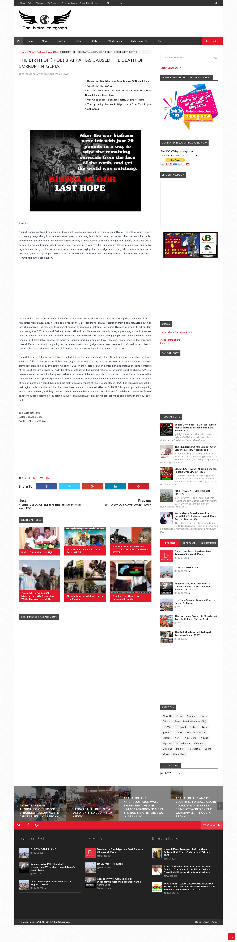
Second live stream (89, 3)
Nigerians (167, 743)
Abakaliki (167, 716)
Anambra (191, 716)
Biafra (204, 716)
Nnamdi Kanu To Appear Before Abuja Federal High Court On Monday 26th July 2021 (187, 852)
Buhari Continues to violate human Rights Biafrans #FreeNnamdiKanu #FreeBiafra (195, 427)
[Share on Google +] (92, 486)
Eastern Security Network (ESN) (190, 721)
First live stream (69, 3)
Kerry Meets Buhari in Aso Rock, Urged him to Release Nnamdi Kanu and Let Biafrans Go (195, 516)
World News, (62, 74)
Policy (30, 3)
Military (166, 737)
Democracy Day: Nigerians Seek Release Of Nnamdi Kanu (118, 81)
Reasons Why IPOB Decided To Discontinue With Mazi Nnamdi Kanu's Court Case (193, 586)
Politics (61, 41)
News (177, 737)
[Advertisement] (155, 17)
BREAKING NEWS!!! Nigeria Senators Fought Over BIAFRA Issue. (196, 470)
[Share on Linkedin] (115, 486)
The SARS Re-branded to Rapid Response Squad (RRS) (193, 634)
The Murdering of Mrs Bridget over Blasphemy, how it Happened (195, 448)
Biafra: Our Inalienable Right (37, 552)
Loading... (165, 342)
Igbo (204, 727)
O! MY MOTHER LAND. (99, 85)
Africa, (40, 74)
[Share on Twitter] (69, 486)
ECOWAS (167, 727)
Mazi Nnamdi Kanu (196, 732)
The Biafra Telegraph (28, 922)
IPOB (179, 732)
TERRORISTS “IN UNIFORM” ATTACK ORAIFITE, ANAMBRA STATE (130, 549)
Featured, (49, 74)
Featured (41, 52)
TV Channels (53, 3)
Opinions (78, 41)
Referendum (194, 748)
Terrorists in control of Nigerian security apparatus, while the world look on (37, 596)
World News (115, 41)
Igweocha (167, 732)
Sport (208, 748)
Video (166, 754)
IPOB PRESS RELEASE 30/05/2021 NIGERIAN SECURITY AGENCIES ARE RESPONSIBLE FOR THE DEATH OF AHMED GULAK (189, 886)
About (23, 3)
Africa (31, 52)
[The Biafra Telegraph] (51, 21)
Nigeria (204, 737)
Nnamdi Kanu (183, 743)
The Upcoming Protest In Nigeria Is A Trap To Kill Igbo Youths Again (196, 617)
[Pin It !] (138, 486)
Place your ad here (170, 339)
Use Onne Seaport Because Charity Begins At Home (115, 99)
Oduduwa (199, 743)
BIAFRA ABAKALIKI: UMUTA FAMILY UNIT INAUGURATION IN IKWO (92, 813)
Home (23, 52)
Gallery (96, 41)
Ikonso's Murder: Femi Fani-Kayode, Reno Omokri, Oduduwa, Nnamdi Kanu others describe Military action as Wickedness (187, 869)
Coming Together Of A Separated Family (126, 597)
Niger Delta (190, 737)
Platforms (40, 3)
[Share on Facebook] (46, 486)
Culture (166, 721)
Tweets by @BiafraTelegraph (176, 331)
